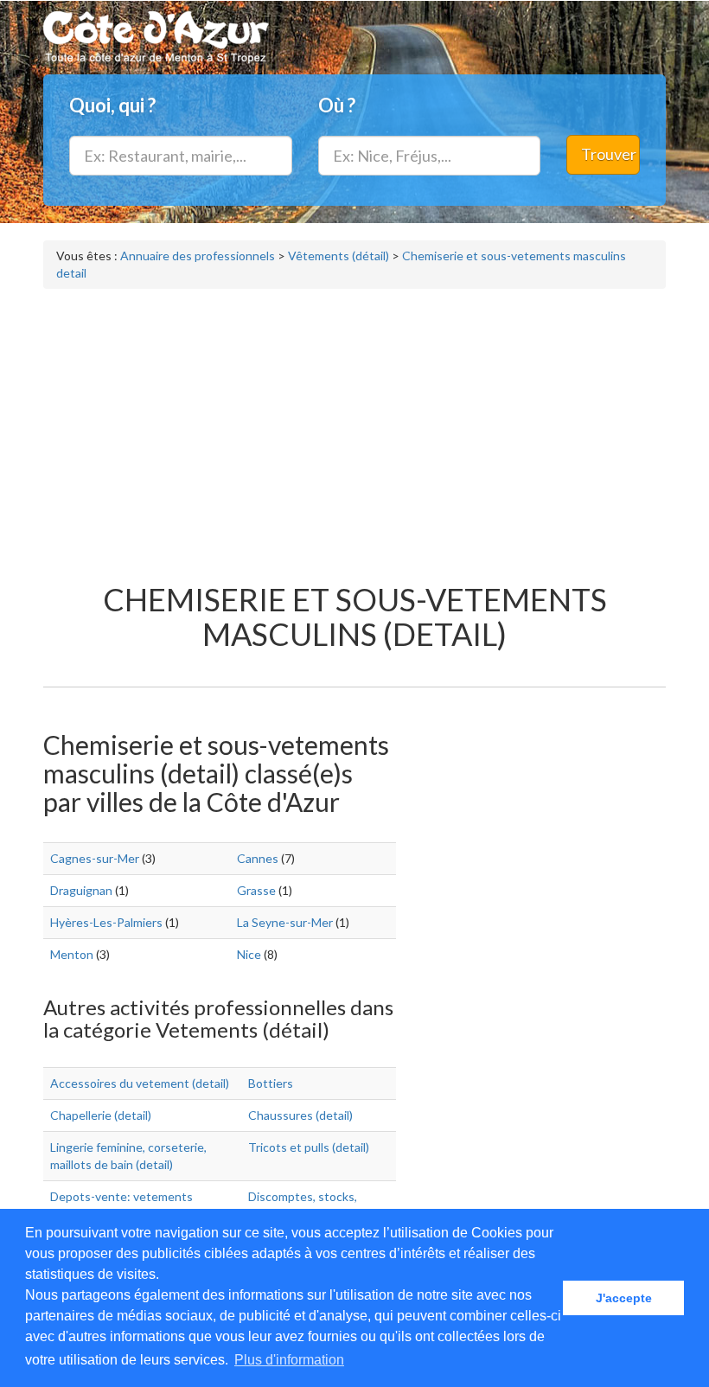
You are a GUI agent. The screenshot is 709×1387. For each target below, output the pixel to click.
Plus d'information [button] (289, 1359)
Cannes (257, 858)
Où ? (336, 105)
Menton (71, 954)
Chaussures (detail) (300, 1115)
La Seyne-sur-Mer (285, 922)
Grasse (256, 890)
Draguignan (81, 890)
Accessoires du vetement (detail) (139, 1083)
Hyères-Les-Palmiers (106, 922)
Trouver (608, 153)
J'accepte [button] (624, 1298)
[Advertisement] (354, 427)
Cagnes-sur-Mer (94, 858)
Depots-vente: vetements (121, 1196)
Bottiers (270, 1083)
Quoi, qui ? (112, 105)
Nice (249, 954)
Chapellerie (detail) (100, 1115)
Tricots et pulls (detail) (308, 1147)
